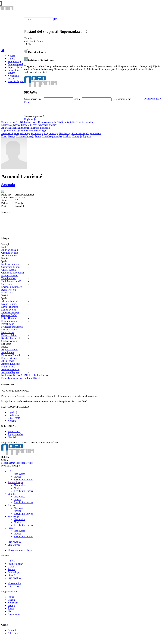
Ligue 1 (11, 528)
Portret (38, 136)
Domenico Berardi (10, 355)
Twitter (29, 462)
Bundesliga (13, 516)
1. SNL (11, 58)
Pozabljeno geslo (152, 98)
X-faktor (67, 136)
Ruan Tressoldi (8, 289)
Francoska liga (79, 133)
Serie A (11, 505)
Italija (72, 122)
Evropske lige (14, 61)
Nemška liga (65, 133)
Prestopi (12, 630)
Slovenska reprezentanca (20, 550)
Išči (56, 19)
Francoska (45, 127)
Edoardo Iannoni (9, 321)
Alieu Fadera (7, 361)
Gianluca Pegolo (9, 252)
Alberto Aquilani (9, 301)
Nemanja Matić (9, 329)
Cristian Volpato (9, 341)
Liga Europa (21, 130)
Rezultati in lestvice (13, 71)
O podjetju (13, 412)
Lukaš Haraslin (8, 318)
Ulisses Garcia (8, 269)
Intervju (30, 136)
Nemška (35, 127)
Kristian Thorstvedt (11, 338)
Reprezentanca (15, 67)
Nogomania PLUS (13, 77)
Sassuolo (8, 185)
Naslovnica (6, 125)
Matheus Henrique (10, 264)
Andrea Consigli (9, 250)
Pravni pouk (14, 431)
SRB (147, 6)
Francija (89, 122)
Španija (65, 122)
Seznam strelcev (48, 125)
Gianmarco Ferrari (10, 267)
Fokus (4, 136)
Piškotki (12, 437)
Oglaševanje (14, 417)
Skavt (45, 136)
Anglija (57, 122)
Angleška (6, 127)
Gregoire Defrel (9, 315)
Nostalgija (77, 136)
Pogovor (87, 136)
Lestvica (35, 125)
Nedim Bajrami (9, 304)
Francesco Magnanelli (12, 326)
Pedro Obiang (8, 332)
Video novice (14, 583)
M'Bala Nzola (8, 366)
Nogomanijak (55, 136)
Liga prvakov (30, 122)
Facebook (20, 462)
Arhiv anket (13, 633)
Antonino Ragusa (10, 372)
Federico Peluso (9, 335)
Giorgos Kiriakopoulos (12, 272)
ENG (153, 6)
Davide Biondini (9, 306)
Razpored (26, 125)
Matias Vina (7, 292)
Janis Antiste (7, 352)
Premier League (15, 482)
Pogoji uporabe (15, 434)
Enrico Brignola (9, 358)
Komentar (21, 136)
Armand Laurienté (10, 363)
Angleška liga (23, 133)
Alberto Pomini (9, 255)
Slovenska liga (8, 133)
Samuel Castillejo (10, 312)
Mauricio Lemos (9, 275)
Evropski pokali (15, 64)
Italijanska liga (51, 133)
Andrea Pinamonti (10, 369)
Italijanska (25, 127)
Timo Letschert (8, 278)
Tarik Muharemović (11, 281)
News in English (16, 81)
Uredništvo (13, 415)
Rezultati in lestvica (23, 479)
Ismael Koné (7, 324)
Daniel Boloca (8, 309)
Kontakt (12, 420)
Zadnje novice (8, 122)
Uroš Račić (6, 284)
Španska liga (37, 133)
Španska (15, 127)
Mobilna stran (8, 462)
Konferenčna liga (37, 130)
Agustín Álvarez (9, 349)
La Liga (12, 493)
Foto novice (13, 586)
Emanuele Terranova (11, 287)
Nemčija (80, 122)
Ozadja (11, 136)
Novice (11, 55)
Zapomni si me (123, 99)
